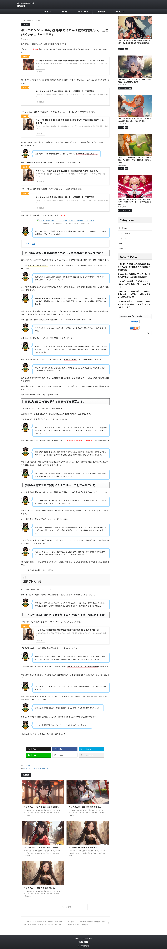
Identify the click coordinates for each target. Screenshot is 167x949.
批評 (39, 768)
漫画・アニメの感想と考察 (83, 938)
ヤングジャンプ (28, 768)
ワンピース (47, 12)
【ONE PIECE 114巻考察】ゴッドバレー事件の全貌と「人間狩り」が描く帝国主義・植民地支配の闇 (134, 160)
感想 (35, 768)
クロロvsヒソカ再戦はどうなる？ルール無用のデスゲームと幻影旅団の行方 (134, 80)
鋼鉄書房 (21, 6)
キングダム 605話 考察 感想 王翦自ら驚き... (42, 806)
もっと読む (66, 907)
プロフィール (119, 12)
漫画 (120, 243)
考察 (47, 768)
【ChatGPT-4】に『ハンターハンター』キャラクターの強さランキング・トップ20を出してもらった (134, 201)
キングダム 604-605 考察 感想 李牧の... (85, 806)
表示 (33, 243)
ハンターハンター (83, 12)
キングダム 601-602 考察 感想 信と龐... (40, 887)
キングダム (65, 12)
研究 (43, 768)
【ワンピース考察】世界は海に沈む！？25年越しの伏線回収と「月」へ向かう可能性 (134, 119)
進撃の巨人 (101, 12)
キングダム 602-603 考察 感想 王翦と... (85, 847)
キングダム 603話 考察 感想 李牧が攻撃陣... (42, 847)
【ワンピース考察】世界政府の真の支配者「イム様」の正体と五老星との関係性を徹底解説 (134, 41)
